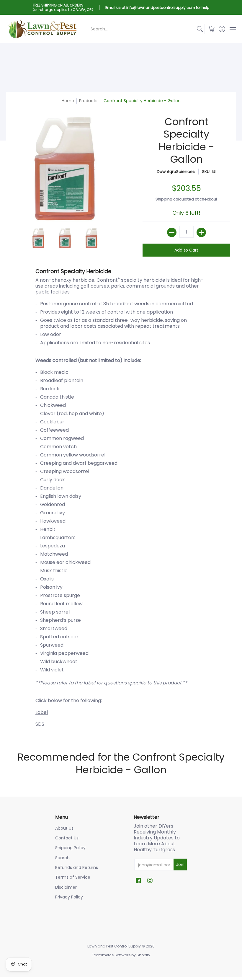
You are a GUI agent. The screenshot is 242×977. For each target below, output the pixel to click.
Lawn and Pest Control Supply (114, 946)
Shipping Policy (70, 848)
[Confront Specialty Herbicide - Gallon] (38, 238)
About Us (64, 828)
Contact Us (67, 838)
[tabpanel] (121, 499)
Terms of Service (72, 877)
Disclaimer (66, 887)
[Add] (201, 232)
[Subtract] (171, 232)
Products (88, 101)
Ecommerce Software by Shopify (121, 955)
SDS (39, 724)
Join (180, 864)
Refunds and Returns (76, 867)
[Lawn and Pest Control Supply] (43, 29)
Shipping (164, 199)
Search (62, 858)
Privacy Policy (69, 897)
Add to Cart (186, 250)
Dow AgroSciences (176, 171)
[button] (211, 29)
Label (41, 712)
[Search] (200, 29)
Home (68, 101)
